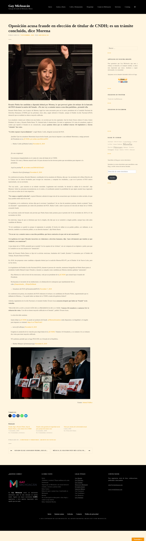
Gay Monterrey (79, 495)
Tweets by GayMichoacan (115, 99)
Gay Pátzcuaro (79, 480)
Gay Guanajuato (79, 491)
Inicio (50, 7)
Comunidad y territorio (29, 439)
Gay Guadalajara (79, 493)
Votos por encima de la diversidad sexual (75, 427)
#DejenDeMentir (31, 284)
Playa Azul (110, 147)
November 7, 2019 (46, 289)
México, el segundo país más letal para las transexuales (72, 450)
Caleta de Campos (118, 141)
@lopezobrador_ (19, 284)
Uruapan (111, 150)
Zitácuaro (132, 149)
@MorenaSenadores (54, 320)
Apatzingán (110, 141)
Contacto (79, 514)
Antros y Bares (60, 7)
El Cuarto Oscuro (80, 487)
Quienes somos (59, 514)
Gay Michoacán (19, 6)
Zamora (122, 149)
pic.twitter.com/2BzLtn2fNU (39, 139)
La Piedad (134, 141)
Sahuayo (125, 147)
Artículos (70, 514)
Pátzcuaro (118, 147)
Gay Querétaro (79, 497)
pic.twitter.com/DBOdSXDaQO (34, 167)
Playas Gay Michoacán (81, 484)
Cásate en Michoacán (104, 7)
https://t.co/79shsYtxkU (35, 322)
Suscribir (112, 178)
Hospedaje (90, 7)
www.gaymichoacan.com (115, 489)
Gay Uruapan (78, 482)
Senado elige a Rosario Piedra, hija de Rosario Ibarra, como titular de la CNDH (32, 450)
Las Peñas (110, 144)
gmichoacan (43, 35)
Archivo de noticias (48, 439)
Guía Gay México (80, 489)
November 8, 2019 (39, 144)
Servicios (118, 7)
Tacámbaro (131, 147)
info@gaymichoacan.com (115, 485)
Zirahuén (127, 149)
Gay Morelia (78, 478)
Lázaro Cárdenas (117, 144)
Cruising (127, 7)
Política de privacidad (91, 514)
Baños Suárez (45, 489)
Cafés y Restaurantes (76, 7)
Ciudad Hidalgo (127, 142)
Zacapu (117, 149)
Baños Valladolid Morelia (49, 502)
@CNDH (26, 139)
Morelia (127, 144)
